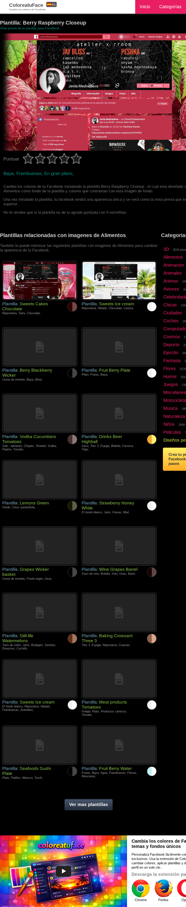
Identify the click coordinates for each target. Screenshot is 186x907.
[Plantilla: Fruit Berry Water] (119, 745)
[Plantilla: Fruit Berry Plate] (119, 346)
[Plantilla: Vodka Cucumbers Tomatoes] (39, 413)
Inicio (145, 6)
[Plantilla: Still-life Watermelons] (39, 612)
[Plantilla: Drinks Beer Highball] (119, 413)
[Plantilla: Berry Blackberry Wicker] (39, 346)
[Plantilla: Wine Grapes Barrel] (119, 546)
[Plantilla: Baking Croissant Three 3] (119, 612)
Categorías (170, 6)
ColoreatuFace (27, 6)
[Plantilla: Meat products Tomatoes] (119, 678)
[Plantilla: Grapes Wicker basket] (39, 546)
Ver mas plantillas (88, 804)
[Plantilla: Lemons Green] (39, 479)
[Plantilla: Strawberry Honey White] (119, 479)
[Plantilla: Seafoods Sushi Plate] (39, 745)
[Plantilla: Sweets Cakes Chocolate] (39, 280)
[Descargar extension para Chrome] (141, 888)
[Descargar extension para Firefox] (163, 888)
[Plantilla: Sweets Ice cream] (119, 280)
